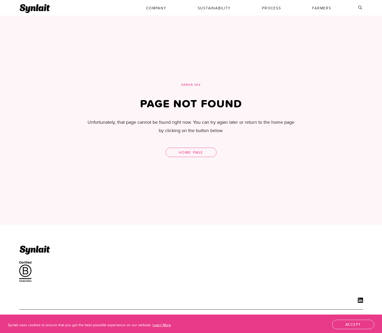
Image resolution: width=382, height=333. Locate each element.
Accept (353, 324)
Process (271, 8)
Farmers (321, 8)
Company (156, 8)
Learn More (162, 325)
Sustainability (214, 8)
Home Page (191, 152)
